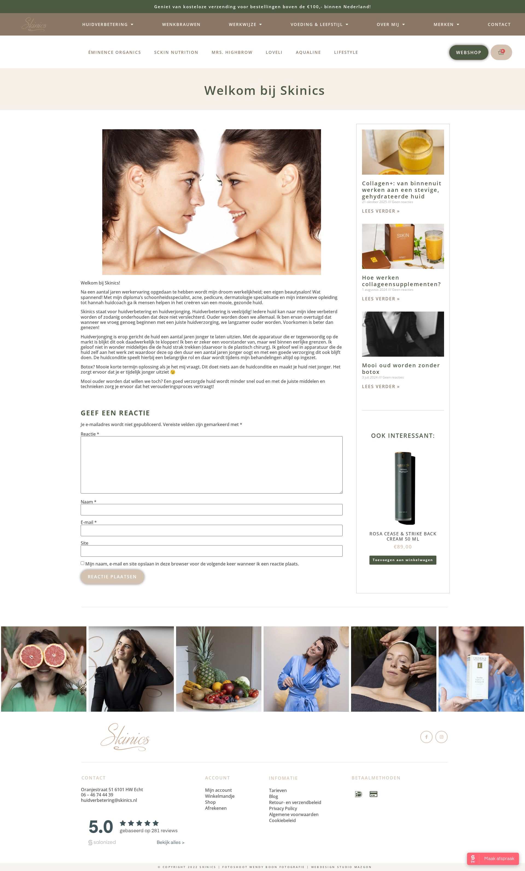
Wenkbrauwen (181, 24)
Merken (444, 24)
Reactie (90, 434)
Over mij (388, 24)
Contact (499, 24)
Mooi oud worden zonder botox (401, 369)
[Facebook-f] (426, 737)
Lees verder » (381, 211)
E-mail (89, 522)
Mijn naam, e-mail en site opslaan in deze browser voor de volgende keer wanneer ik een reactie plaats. (192, 564)
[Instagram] (441, 737)
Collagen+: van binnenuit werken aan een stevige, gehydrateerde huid (402, 190)
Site (84, 543)
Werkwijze (242, 24)
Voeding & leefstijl (317, 24)
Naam (89, 502)
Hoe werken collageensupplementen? (401, 281)
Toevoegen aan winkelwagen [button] (403, 560)
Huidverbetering (105, 24)
